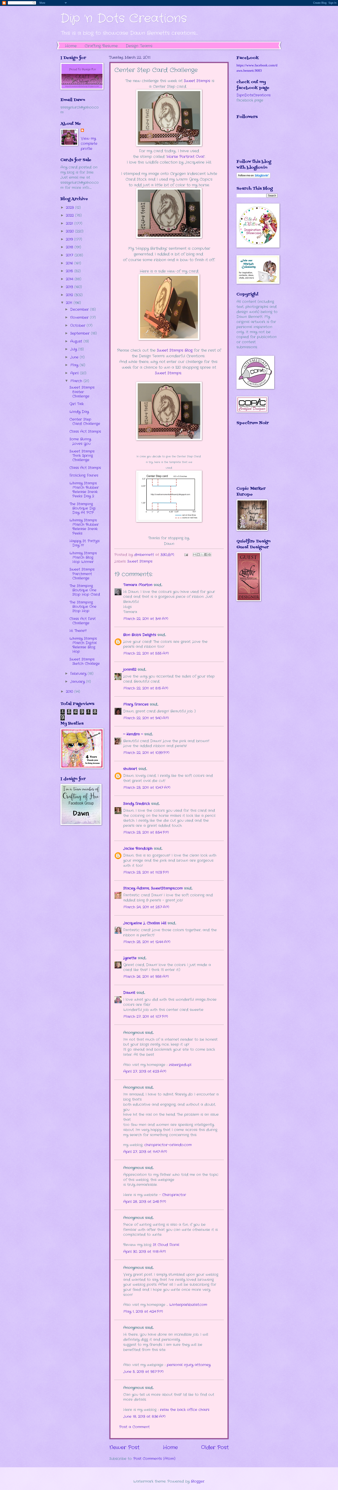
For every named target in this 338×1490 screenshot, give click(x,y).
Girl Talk (76, 403)
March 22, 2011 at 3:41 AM (145, 618)
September (80, 333)
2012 (70, 295)
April (75, 373)
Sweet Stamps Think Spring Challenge (81, 455)
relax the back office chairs (184, 1409)
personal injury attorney (188, 1364)
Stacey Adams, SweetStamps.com (153, 888)
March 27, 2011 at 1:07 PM (145, 1016)
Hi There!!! (78, 630)
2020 (70, 231)
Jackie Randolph (138, 848)
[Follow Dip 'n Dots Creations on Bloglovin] (253, 177)
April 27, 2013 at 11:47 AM (145, 1151)
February (79, 673)
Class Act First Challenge (82, 621)
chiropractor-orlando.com (168, 1144)
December (80, 309)
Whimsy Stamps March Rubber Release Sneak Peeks (84, 527)
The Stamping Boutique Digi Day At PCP (82, 508)
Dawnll (129, 992)
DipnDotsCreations (253, 95)
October (78, 325)
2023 (70, 207)
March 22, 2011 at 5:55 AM (146, 653)
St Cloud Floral (166, 1244)
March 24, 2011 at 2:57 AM (146, 907)
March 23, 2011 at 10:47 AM (146, 787)
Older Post (215, 1447)
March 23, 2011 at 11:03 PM (146, 872)
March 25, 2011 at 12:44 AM (146, 941)
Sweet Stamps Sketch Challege (84, 661)
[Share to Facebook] (206, 554)
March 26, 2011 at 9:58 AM (146, 976)
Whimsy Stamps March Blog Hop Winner (83, 557)
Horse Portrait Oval (185, 156)
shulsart (130, 768)
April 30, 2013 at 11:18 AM (144, 1251)
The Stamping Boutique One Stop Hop (82, 606)
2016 (70, 263)
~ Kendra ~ (133, 734)
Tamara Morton (137, 584)
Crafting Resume (101, 46)
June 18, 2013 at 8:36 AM (144, 1416)
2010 (70, 691)
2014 (70, 279)
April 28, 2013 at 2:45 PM (144, 1201)
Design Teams (139, 46)
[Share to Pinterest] (209, 554)
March (77, 381)
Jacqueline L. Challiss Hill (144, 923)
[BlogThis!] (198, 554)
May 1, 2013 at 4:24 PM (143, 1311)
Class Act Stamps (85, 431)
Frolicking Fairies (83, 475)
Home (71, 46)
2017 (70, 255)
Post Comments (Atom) (154, 1458)
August (77, 341)
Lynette (130, 958)
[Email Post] (186, 554)
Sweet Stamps (197, 81)
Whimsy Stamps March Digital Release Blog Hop (83, 645)
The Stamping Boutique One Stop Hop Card (84, 590)
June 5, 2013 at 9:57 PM (143, 1371)
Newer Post (124, 1447)
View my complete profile (89, 143)
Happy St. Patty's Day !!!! (84, 543)
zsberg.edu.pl (180, 1064)
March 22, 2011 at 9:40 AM (146, 718)
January (78, 681)
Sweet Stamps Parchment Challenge (81, 574)
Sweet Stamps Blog (174, 350)
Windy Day (79, 411)
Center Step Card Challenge (84, 421)
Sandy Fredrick (136, 803)
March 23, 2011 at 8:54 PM (146, 832)
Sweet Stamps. (168, 373)
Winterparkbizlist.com (188, 1304)
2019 (70, 239)
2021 (70, 223)
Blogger (197, 1481)
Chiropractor (174, 1194)
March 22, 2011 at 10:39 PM (146, 752)
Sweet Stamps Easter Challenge (81, 392)
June (75, 357)
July (74, 349)
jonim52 (129, 669)
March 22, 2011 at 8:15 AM (145, 688)
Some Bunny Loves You (80, 441)
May (75, 365)
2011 (70, 302)
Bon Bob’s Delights (139, 634)
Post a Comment (134, 1426)
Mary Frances (135, 704)
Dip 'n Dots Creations (123, 18)
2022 (70, 215)
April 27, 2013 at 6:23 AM (144, 1071)
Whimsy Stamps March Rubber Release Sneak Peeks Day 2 (84, 490)
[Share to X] (202, 554)
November (80, 317)
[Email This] (195, 554)
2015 (70, 271)
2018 (70, 247)
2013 (70, 286)
